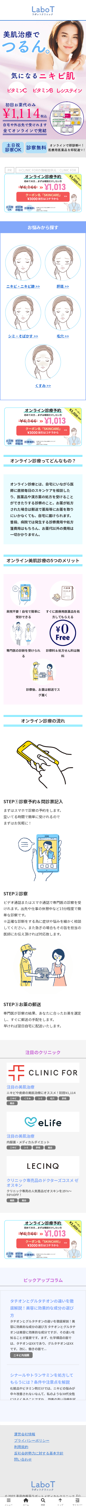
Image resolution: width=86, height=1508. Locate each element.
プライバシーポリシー (31, 1440)
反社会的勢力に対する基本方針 (39, 1453)
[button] (76, 808)
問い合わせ (23, 1459)
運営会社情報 (24, 1434)
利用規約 (21, 1447)
